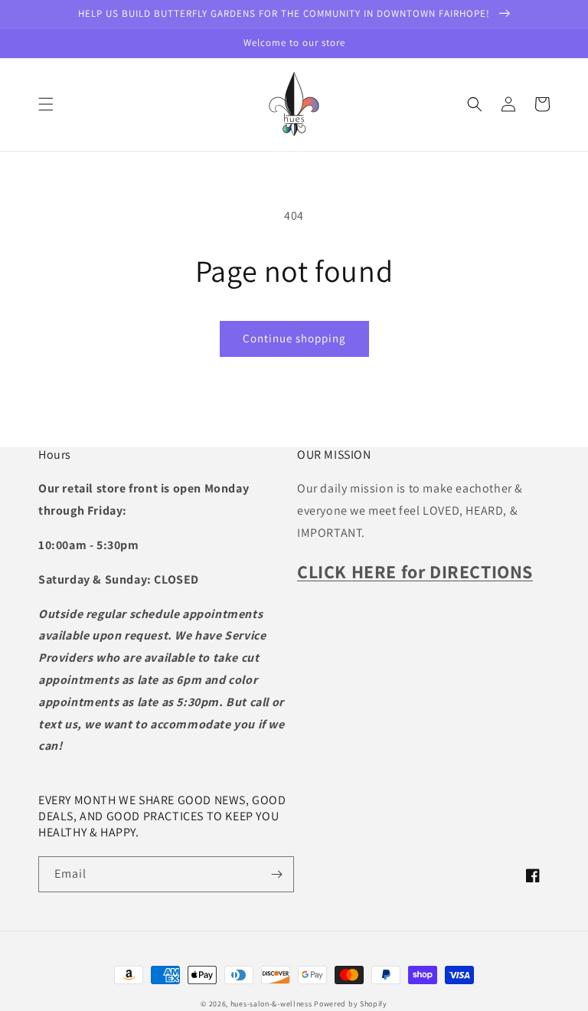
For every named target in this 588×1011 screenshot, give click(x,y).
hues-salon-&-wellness (271, 1004)
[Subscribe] (276, 874)
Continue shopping (294, 338)
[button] (46, 104)
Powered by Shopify (350, 1004)
